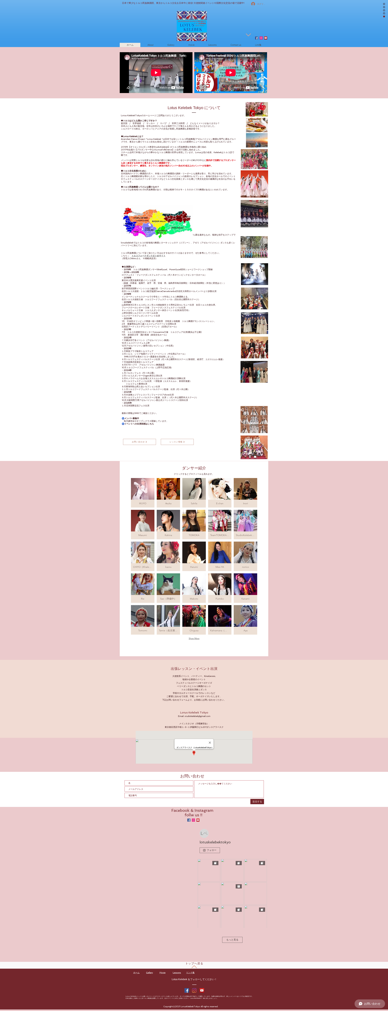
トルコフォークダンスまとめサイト (149, 255)
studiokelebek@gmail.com (197, 716)
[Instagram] (194, 990)
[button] (142, 493)
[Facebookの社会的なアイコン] (256, 37)
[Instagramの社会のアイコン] (261, 37)
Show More (194, 638)
